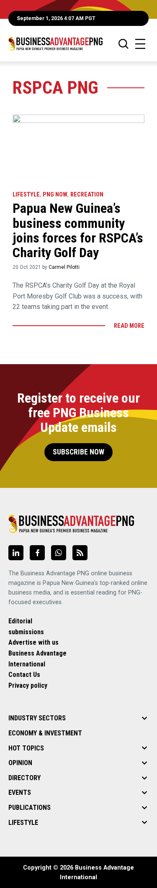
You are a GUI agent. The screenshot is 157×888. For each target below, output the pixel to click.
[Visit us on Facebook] (37, 552)
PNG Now (55, 194)
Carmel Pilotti (64, 267)
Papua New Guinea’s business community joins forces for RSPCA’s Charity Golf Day (78, 230)
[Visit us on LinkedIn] (15, 552)
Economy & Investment (45, 733)
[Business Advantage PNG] (55, 44)
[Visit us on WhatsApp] (58, 552)
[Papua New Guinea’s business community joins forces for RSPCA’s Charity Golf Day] (78, 149)
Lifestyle (26, 194)
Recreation (86, 194)
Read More (129, 325)
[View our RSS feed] (80, 552)
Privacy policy (27, 685)
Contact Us (24, 675)
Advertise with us (33, 642)
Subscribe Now (78, 452)
